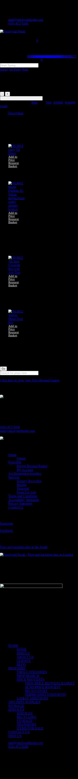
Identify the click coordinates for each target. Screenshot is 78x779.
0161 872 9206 (10, 427)
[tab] (43, 113)
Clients (21, 458)
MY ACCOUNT (36, 690)
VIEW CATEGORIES (32, 672)
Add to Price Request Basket (21, 98)
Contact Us (15, 507)
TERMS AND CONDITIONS (45, 694)
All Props (15, 69)
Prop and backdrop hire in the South (23, 547)
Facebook (6, 530)
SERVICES (16, 709)
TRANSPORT (26, 724)
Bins (25, 69)
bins (49, 102)
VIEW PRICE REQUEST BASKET (49, 683)
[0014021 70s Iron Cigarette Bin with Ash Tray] (16, 272)
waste (3, 106)
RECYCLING (26, 717)
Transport (23, 488)
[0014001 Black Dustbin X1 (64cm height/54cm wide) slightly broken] (16, 209)
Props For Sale (26, 492)
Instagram (6, 523)
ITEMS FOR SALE (30, 728)
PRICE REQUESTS (30, 679)
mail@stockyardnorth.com (17, 431)
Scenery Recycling (29, 481)
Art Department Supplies (24, 473)
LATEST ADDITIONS (32, 698)
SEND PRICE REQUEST (43, 687)
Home (4, 69)
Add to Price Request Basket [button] (13, 161)
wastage (70, 102)
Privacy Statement (20, 503)
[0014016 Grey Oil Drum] (16, 153)
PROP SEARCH (28, 675)
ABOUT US (25, 657)
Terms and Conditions (22, 496)
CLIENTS (24, 660)
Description (16, 113)
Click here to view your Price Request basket (29, 380)
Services (13, 477)
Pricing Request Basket (32, 466)
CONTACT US (19, 732)
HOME (13, 645)
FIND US (23, 653)
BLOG (21, 664)
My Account (25, 470)
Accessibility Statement (23, 500)
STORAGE (16, 705)
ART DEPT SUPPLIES (24, 702)
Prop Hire (14, 462)
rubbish (58, 102)
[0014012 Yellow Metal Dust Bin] (16, 322)
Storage (22, 485)
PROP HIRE (16, 668)
